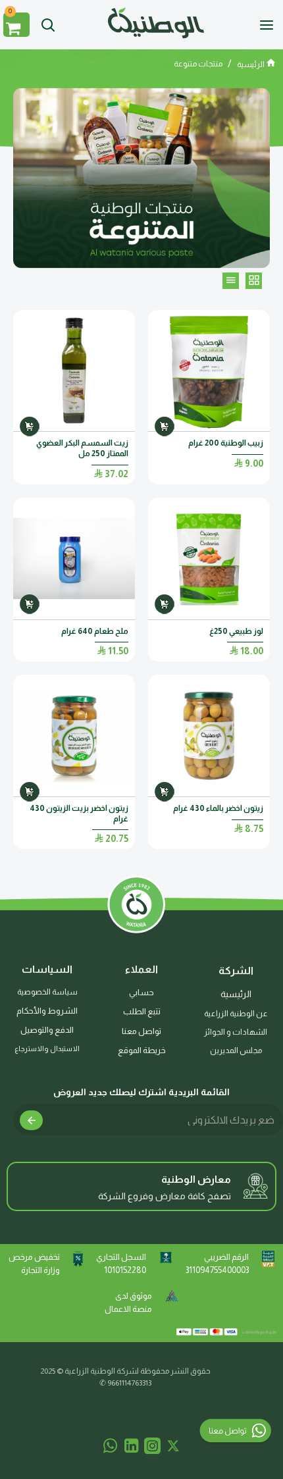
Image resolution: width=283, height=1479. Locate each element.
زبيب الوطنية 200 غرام (225, 443)
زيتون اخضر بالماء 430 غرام (218, 808)
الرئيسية (251, 64)
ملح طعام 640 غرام (94, 631)
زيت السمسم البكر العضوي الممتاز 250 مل (82, 448)
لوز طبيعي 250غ (236, 631)
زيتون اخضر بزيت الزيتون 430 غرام (79, 813)
